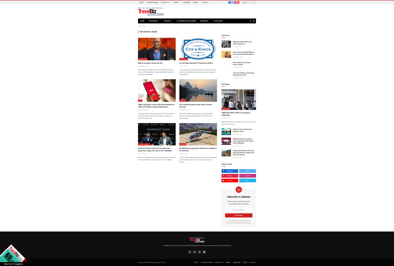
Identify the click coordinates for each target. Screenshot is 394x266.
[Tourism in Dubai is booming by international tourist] (226, 75)
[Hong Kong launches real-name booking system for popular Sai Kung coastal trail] (226, 152)
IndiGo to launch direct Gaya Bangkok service (242, 130)
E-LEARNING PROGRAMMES (186, 21)
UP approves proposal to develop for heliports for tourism (198, 149)
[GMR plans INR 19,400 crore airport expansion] (226, 44)
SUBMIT (176, 2)
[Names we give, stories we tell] (157, 49)
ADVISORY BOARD (152, 2)
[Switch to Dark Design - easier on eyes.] (251, 21)
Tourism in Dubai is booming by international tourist (243, 74)
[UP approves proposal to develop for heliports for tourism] (198, 134)
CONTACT (205, 2)
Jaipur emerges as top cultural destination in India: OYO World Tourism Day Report (156, 105)
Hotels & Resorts (144, 144)
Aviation (182, 144)
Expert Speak (143, 59)
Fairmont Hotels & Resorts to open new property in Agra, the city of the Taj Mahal (155, 149)
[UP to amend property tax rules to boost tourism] (198, 90)
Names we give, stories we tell (150, 63)
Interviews (218, 21)
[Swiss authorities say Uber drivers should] (226, 64)
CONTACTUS (165, 2)
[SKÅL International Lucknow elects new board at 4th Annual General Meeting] (226, 141)
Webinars (204, 21)
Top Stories (183, 59)
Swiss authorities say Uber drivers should (242, 63)
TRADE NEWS (153, 21)
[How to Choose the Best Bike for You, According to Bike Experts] (226, 54)
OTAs (140, 100)
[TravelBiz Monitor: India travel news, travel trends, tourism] (151, 11)
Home (142, 21)
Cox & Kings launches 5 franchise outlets (196, 63)
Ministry (183, 100)
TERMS (195, 2)
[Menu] (253, 21)
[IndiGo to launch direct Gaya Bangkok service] (226, 131)
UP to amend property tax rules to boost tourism (195, 105)
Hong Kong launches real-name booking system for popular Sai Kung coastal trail (243, 153)
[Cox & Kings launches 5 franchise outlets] (198, 49)
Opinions (167, 21)
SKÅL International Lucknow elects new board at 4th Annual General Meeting (243, 141)
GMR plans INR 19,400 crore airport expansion (242, 43)
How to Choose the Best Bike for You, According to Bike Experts (244, 53)
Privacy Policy (239, 223)
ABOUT (141, 2)
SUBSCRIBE (186, 2)
